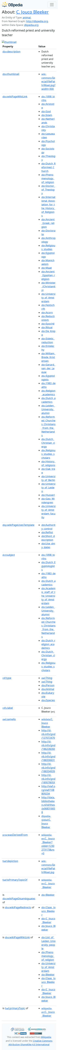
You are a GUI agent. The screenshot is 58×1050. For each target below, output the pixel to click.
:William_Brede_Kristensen (48, 357)
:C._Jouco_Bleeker (48, 883)
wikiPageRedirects (18, 907)
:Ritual (46, 327)
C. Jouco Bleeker (32, 12)
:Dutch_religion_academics (48, 644)
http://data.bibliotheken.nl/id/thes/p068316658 (48, 805)
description (11, 51)
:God (46, 111)
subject (8, 555)
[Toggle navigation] (51, 5)
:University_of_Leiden (48, 487)
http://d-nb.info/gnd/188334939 (48, 767)
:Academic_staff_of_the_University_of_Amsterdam (48, 596)
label (7, 708)
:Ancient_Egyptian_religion (48, 275)
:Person (47, 685)
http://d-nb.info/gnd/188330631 (48, 756)
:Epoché (47, 323)
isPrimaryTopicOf (14, 879)
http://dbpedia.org (37, 21)
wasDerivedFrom (15, 834)
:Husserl (48, 495)
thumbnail (10, 74)
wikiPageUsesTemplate (18, 525)
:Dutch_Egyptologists (48, 566)
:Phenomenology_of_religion (47, 178)
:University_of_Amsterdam (48, 297)
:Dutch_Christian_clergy (48, 442)
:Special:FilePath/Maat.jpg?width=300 (48, 82)
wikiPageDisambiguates (18, 898)
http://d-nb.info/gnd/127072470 (48, 734)
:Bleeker (48, 895)
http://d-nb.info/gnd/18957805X (48, 778)
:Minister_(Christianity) (48, 286)
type (6, 678)
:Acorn (47, 312)
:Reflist (47, 532)
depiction (10, 861)
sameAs (9, 719)
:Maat (46, 268)
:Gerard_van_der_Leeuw (48, 368)
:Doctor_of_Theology (48, 189)
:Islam (46, 115)
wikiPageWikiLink (14, 96)
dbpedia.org (31, 25)
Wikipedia (46, 1037)
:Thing (46, 678)
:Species (48, 700)
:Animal (47, 689)
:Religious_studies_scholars (48, 454)
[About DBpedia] (12, 4)
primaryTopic (15, 1008)
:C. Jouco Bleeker (47, 722)
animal (27, 17)
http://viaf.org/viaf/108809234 (48, 790)
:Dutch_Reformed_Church (48, 167)
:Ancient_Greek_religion (48, 223)
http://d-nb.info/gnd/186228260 (48, 745)
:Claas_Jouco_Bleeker (48, 911)
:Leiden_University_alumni (48, 409)
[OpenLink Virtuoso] (17, 1029)
